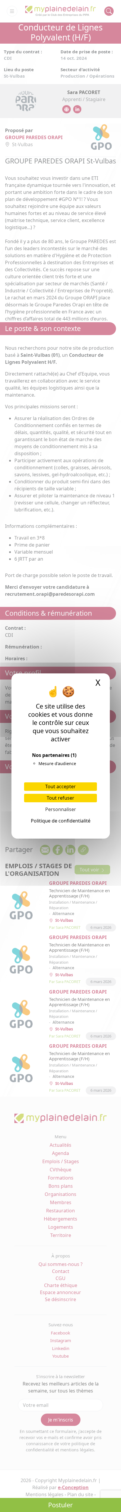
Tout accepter (60, 786)
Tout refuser (60, 798)
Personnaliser (60, 809)
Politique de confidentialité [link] (60, 821)
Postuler (60, 1505)
